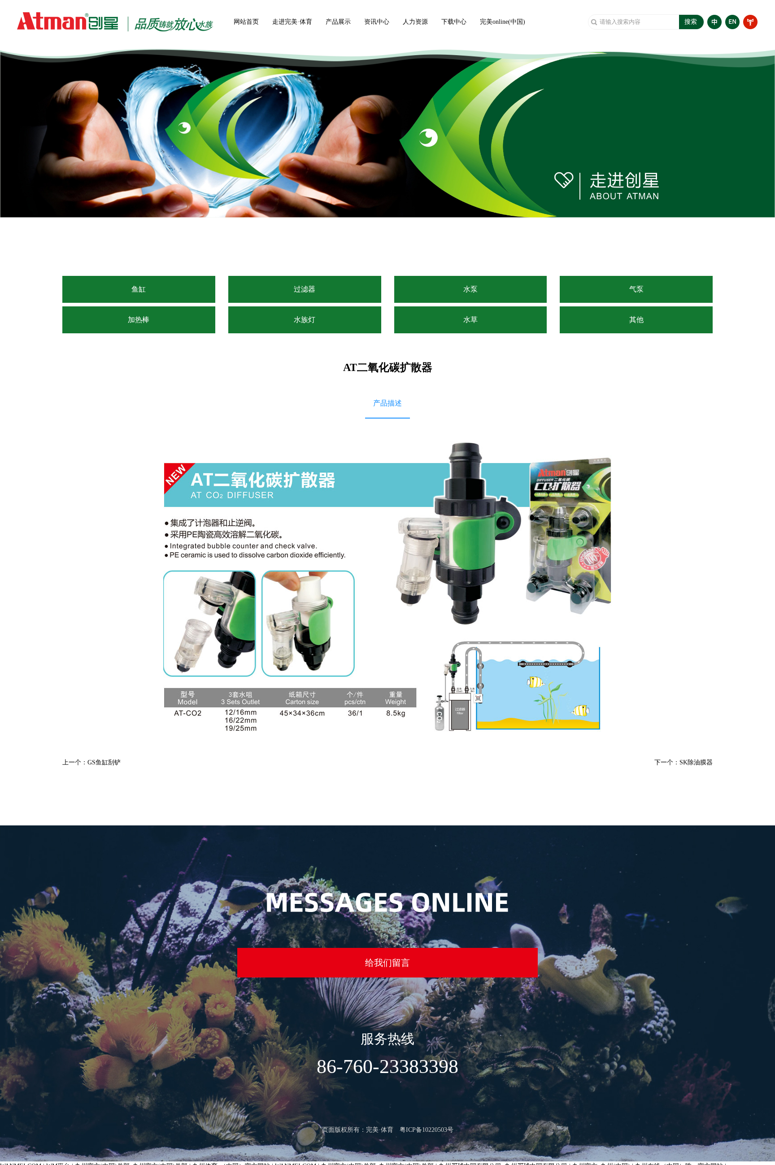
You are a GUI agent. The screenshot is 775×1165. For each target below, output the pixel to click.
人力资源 (415, 21)
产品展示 (338, 21)
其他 (636, 319)
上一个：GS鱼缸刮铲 (91, 762)
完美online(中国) (502, 21)
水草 (470, 319)
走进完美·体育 (292, 21)
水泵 (470, 289)
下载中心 (453, 21)
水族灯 (304, 319)
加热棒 (138, 319)
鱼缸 (138, 289)
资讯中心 (376, 21)
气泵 (636, 289)
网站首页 (246, 21)
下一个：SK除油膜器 (683, 762)
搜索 (690, 21)
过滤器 (304, 289)
